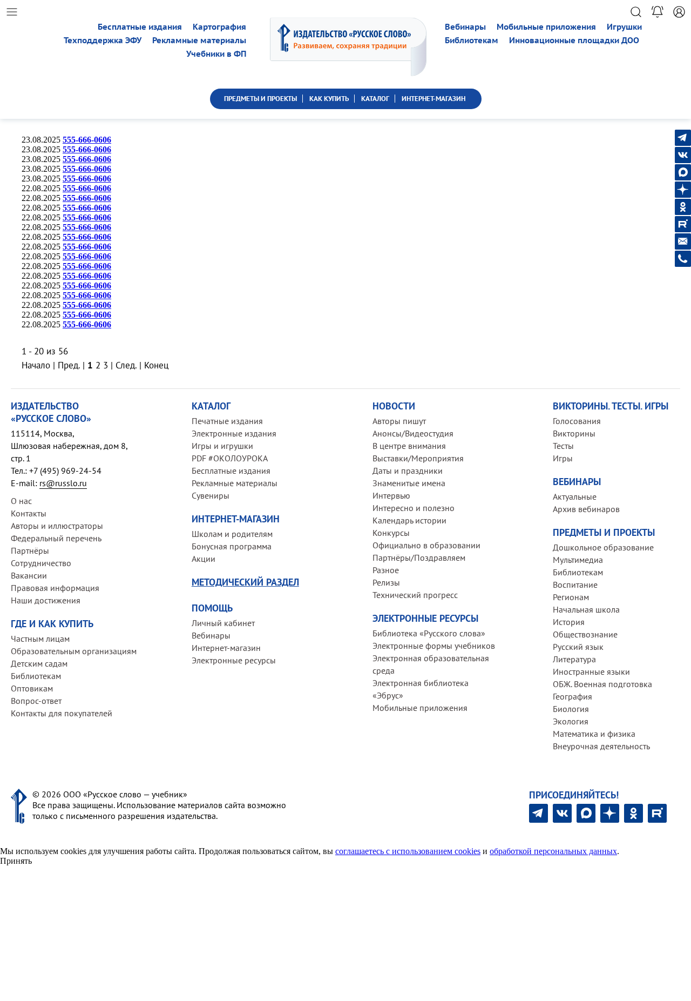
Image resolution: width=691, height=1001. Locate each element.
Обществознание (585, 634)
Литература (574, 659)
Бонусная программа (232, 546)
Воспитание (575, 584)
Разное (385, 570)
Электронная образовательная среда (430, 664)
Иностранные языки (591, 671)
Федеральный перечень (56, 538)
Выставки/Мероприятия (418, 458)
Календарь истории (409, 520)
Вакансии (29, 575)
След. (126, 365)
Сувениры (210, 495)
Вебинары (465, 27)
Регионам (571, 597)
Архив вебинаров (586, 508)
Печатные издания (227, 420)
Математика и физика (594, 733)
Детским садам (39, 663)
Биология (571, 708)
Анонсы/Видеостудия (412, 433)
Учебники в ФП (216, 54)
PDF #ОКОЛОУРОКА (230, 458)
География (572, 696)
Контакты (28, 513)
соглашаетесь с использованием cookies (407, 851)
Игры (563, 458)
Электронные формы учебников (433, 645)
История (569, 621)
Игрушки (624, 27)
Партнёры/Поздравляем (418, 557)
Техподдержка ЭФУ (102, 40)
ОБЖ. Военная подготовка (602, 683)
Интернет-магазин (226, 647)
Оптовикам (32, 688)
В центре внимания (409, 445)
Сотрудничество (41, 562)
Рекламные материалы (199, 40)
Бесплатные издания (140, 27)
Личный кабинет (223, 622)
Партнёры (30, 550)
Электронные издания (234, 433)
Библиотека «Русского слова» (428, 633)
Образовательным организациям (74, 651)
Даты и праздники (407, 470)
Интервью (391, 495)
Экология (570, 721)
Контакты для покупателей (61, 713)
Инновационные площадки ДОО (574, 40)
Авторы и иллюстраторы (57, 525)
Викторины (574, 433)
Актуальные (575, 496)
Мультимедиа (578, 559)
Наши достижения (45, 600)
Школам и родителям (232, 533)
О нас (21, 500)
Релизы (386, 582)
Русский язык (578, 646)
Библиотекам (471, 40)
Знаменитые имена (408, 483)
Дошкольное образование (603, 547)
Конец (156, 365)
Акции (203, 558)
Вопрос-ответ (36, 700)
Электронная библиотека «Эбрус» (420, 689)
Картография (219, 27)
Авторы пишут (399, 420)
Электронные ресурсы (234, 660)
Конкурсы (391, 532)
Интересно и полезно (413, 507)
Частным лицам (40, 638)
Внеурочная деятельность (601, 746)
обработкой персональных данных (553, 851)
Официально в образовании (426, 545)
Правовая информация (55, 587)
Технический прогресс (415, 594)
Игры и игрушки (222, 445)
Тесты (563, 445)
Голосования (577, 420)
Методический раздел (245, 582)
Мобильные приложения (546, 27)
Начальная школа (586, 609)
